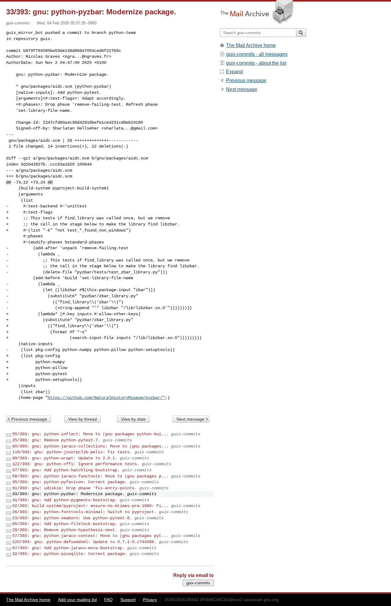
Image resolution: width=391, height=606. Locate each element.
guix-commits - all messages (256, 54)
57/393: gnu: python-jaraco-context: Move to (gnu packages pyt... (90, 535)
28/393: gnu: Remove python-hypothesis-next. (64, 530)
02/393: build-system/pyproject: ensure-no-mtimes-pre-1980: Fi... (90, 505)
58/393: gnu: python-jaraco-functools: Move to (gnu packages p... (90, 476)
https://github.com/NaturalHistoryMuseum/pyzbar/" (106, 397)
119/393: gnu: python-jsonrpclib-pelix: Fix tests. (72, 452)
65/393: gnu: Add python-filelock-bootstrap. (64, 523)
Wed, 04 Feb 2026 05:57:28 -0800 (67, 23)
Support (128, 599)
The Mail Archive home (251, 45)
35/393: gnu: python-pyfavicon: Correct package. (69, 482)
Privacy (150, 599)
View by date (133, 419)
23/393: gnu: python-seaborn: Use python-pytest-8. (72, 518)
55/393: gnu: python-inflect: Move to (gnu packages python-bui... (90, 434)
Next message (190, 419)
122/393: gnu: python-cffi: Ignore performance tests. (75, 464)
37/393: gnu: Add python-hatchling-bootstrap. (66, 470)
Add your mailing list (77, 599)
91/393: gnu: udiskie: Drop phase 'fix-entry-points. (74, 488)
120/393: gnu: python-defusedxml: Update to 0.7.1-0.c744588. (84, 541)
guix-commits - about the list (256, 63)
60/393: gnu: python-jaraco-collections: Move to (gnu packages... (90, 446)
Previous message (29, 419)
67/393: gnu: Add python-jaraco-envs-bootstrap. (68, 548)
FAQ (108, 599)
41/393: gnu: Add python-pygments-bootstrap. (64, 500)
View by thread (82, 419)
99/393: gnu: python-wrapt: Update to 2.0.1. (64, 458)
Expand (234, 71)
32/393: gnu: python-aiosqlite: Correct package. (69, 553)
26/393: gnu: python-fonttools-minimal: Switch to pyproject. (84, 511)
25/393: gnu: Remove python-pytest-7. (56, 440)
